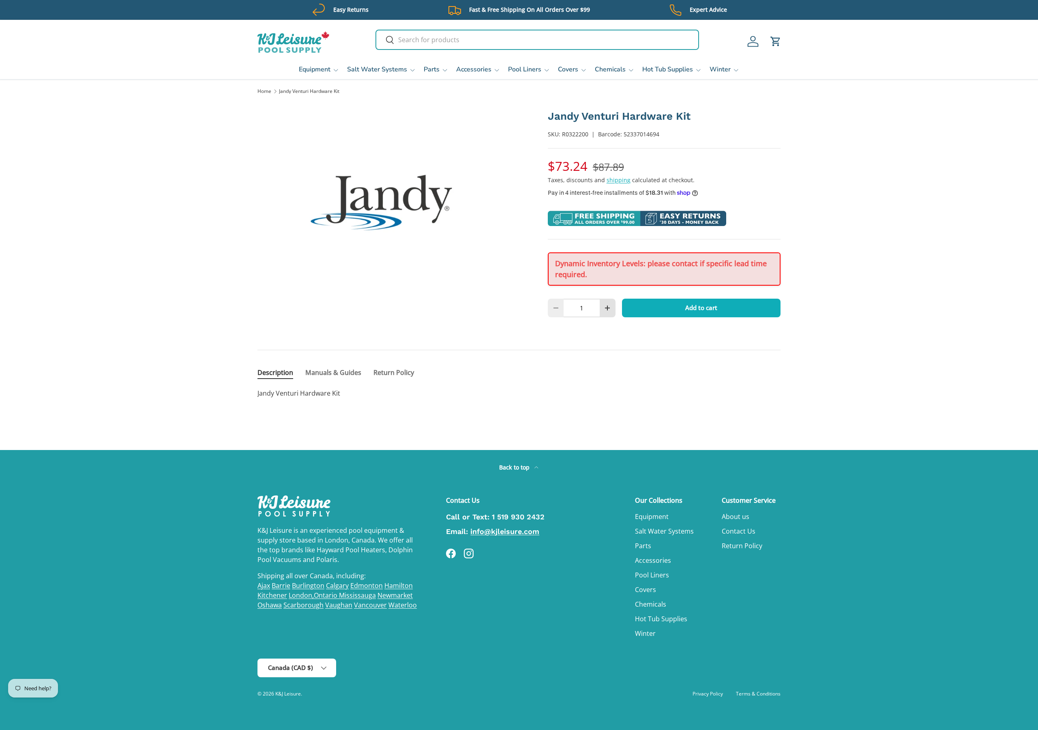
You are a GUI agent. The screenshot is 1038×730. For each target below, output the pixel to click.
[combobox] (537, 39)
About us (735, 516)
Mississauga (357, 595)
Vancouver (370, 605)
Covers (568, 69)
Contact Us (738, 531)
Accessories (473, 69)
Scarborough (303, 605)
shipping (619, 180)
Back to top (515, 467)
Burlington (308, 585)
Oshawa (269, 605)
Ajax (263, 585)
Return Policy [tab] (393, 372)
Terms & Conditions (758, 693)
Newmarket (395, 595)
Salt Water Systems (377, 69)
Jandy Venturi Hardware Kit (309, 91)
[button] (776, 41)
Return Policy (742, 545)
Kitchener (272, 595)
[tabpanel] (519, 393)
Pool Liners (524, 69)
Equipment (314, 69)
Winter (720, 69)
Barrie (281, 585)
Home (264, 91)
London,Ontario (314, 595)
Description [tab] (275, 372)
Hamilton (398, 585)
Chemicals (610, 69)
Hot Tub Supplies (667, 69)
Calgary (337, 585)
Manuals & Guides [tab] (333, 372)
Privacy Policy (708, 693)
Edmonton (366, 585)
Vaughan (338, 605)
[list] (389, 202)
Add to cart (701, 308)
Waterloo (402, 605)
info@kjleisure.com (504, 531)
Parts (432, 69)
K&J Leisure (288, 693)
